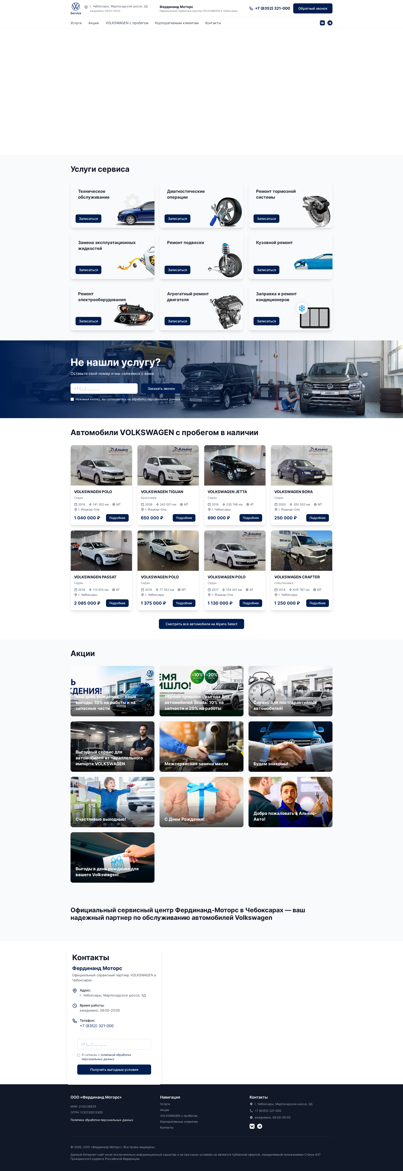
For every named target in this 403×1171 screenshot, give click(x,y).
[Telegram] (329, 22)
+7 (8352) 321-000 (97, 1026)
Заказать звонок (161, 388)
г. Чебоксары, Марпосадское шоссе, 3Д (119, 6)
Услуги (76, 23)
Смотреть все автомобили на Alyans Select (201, 624)
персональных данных (163, 399)
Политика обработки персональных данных (102, 1120)
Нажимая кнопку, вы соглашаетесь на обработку (128, 399)
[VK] (322, 22)
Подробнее (117, 518)
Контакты (213, 23)
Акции (93, 23)
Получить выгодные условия (114, 1069)
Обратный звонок (312, 8)
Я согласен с (106, 1057)
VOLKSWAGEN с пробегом (127, 23)
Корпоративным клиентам (177, 23)
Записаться (88, 219)
